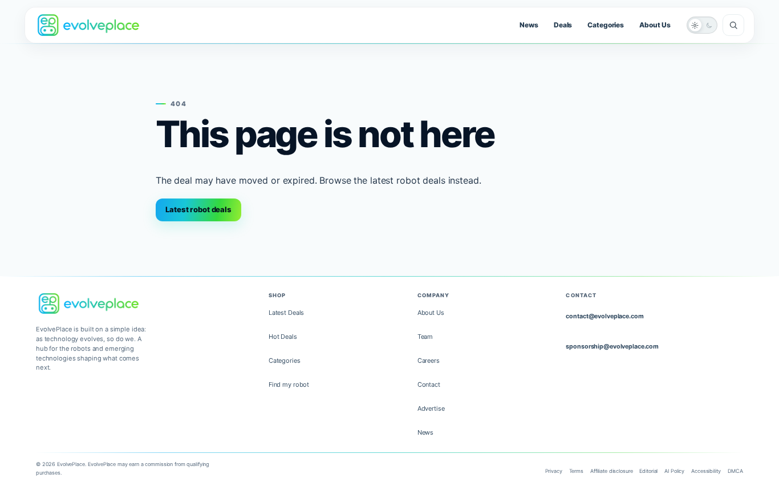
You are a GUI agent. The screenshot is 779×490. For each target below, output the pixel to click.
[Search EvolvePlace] (733, 25)
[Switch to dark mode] (702, 25)
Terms (576, 471)
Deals (563, 25)
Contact (428, 384)
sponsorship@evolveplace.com (612, 346)
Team (425, 337)
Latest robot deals (198, 209)
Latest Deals (286, 313)
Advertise (431, 408)
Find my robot (289, 384)
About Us (655, 25)
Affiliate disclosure (611, 471)
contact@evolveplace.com (604, 316)
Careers (428, 361)
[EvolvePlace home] (88, 25)
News (529, 25)
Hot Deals (283, 337)
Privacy (553, 471)
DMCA (736, 471)
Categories (605, 25)
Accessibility (705, 471)
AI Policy (674, 471)
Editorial (648, 471)
